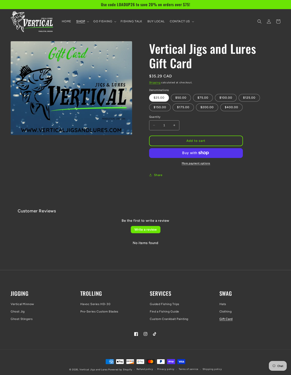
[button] (82, 21)
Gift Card (226, 319)
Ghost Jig (17, 311)
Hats (222, 304)
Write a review (145, 229)
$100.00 (225, 97)
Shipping (155, 82)
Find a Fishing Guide (164, 311)
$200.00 (207, 107)
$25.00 (159, 97)
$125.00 (249, 97)
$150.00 (160, 107)
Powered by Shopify (120, 369)
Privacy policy (165, 369)
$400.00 (231, 107)
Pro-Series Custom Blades (99, 311)
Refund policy (145, 369)
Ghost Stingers (22, 319)
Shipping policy (212, 369)
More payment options (196, 163)
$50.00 (180, 97)
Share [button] (158, 175)
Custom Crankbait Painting (169, 319)
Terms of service (188, 369)
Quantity (155, 116)
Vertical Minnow (22, 304)
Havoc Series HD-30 (95, 304)
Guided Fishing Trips (164, 304)
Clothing (225, 311)
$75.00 (202, 97)
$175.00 (183, 107)
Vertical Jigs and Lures (93, 369)
